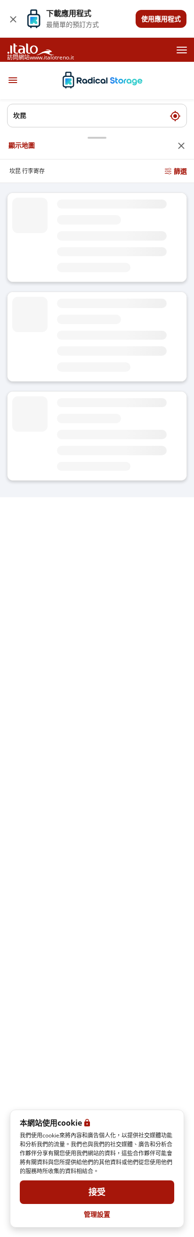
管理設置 (97, 1214)
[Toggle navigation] (12, 80)
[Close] (13, 19)
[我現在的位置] (175, 115)
